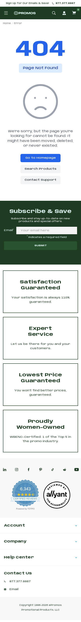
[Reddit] (64, 469)
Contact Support (40, 180)
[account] (64, 13)
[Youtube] (76, 469)
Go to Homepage (40, 157)
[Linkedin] (4, 469)
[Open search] (54, 13)
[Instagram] (16, 469)
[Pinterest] (40, 469)
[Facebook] (28, 469)
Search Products (40, 169)
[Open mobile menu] (5, 13)
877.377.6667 (65, 3)
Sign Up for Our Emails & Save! (27, 3)
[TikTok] (52, 469)
